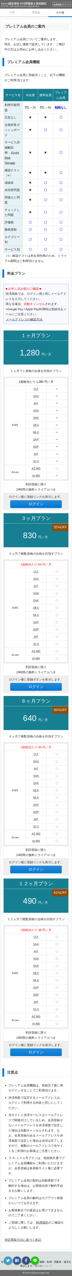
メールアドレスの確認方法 (24, 319)
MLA (36, 432)
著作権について (43, 1266)
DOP (36, 446)
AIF (36, 403)
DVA (36, 417)
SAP (36, 439)
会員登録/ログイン (61, 4)
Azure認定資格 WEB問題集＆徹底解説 (23, 3)
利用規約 (42, 1222)
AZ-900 (36, 468)
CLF (36, 388)
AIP (36, 454)
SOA (36, 410)
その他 (60, 12)
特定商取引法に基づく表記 (23, 1239)
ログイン (36, 504)
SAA (36, 396)
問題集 (36, 12)
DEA (36, 425)
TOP (12, 12)
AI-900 (36, 475)
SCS (36, 461)
